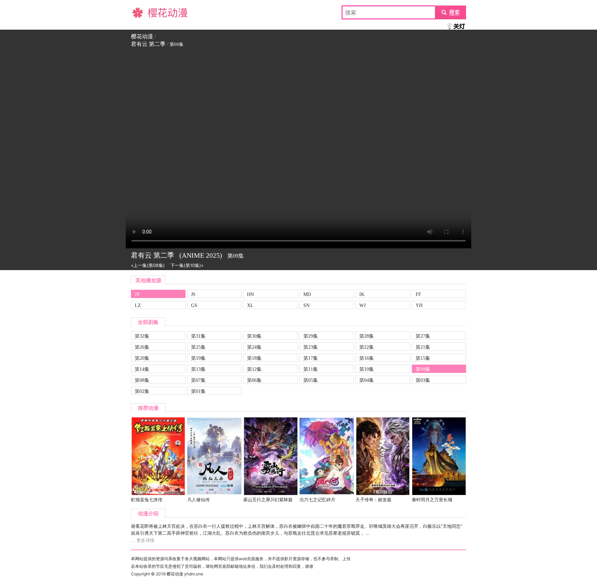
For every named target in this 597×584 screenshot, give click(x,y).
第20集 (142, 358)
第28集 (366, 336)
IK (361, 294)
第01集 (198, 391)
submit (450, 12)
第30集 (254, 336)
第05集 (310, 380)
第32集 (142, 336)
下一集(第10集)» (186, 265)
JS (193, 294)
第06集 (254, 380)
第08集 (142, 380)
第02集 (142, 391)
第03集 (423, 380)
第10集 (366, 369)
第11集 (310, 369)
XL (250, 305)
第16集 (366, 358)
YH (419, 305)
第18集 (254, 358)
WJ (362, 305)
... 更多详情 (142, 540)
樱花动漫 (142, 12)
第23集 (310, 347)
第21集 (423, 347)
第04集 (366, 380)
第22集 (366, 347)
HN (250, 294)
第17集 (310, 358)
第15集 (423, 358)
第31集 (198, 336)
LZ (138, 305)
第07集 (198, 380)
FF (418, 294)
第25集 (198, 347)
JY (137, 294)
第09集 (423, 369)
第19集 (198, 358)
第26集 (142, 347)
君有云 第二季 (148, 44)
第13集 (198, 369)
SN (306, 305)
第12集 (254, 369)
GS (194, 305)
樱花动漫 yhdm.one (185, 573)
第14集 (142, 369)
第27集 (423, 336)
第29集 (310, 336)
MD (307, 294)
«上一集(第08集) (148, 265)
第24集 (254, 347)
